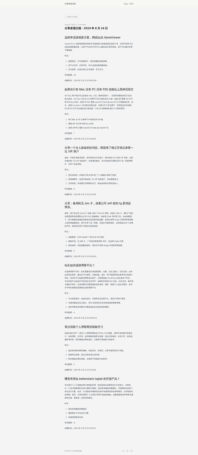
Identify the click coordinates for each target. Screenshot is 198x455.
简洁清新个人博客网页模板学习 (84, 326)
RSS (131, 4)
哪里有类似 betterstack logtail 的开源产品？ (92, 378)
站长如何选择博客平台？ (80, 265)
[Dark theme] (127, 451)
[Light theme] (123, 451)
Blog (126, 4)
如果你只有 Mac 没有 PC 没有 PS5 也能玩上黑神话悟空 (99, 89)
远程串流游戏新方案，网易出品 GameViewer (93, 37)
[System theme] (131, 451)
